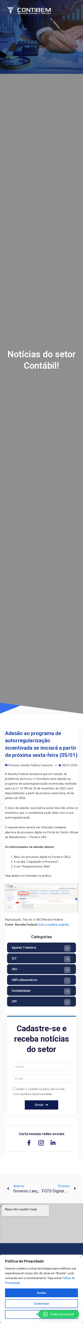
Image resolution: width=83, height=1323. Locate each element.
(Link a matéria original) (53, 924)
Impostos (47, 765)
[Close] (80, 1256)
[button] (58, 1314)
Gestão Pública (30, 765)
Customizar (41, 1303)
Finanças (14, 765)
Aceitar (41, 1292)
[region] (41, 1289)
